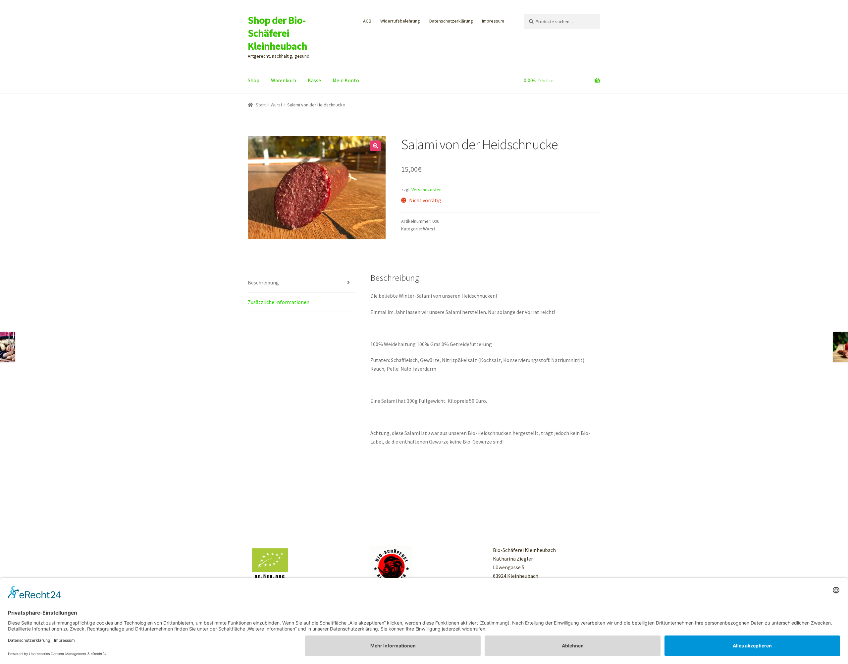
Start (261, 105)
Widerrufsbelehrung (400, 21)
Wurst (276, 105)
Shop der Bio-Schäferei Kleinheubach (277, 33)
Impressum (493, 21)
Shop (253, 80)
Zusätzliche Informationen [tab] (278, 302)
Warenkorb (283, 80)
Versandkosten (426, 190)
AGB (367, 21)
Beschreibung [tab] (263, 282)
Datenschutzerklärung (451, 21)
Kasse (314, 80)
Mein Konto (346, 80)
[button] (375, 146)
